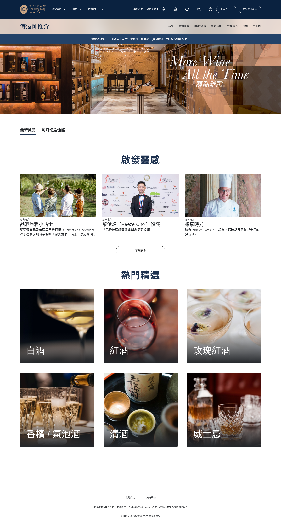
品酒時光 (232, 26)
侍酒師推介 (94, 9)
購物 (74, 9)
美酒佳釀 (184, 26)
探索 (245, 26)
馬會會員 (56, 9)
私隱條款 (130, 497)
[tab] (28, 130)
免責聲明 (151, 497)
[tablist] (140, 130)
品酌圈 (257, 26)
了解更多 (140, 250)
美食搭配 (216, 26)
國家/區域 (200, 26)
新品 (171, 26)
